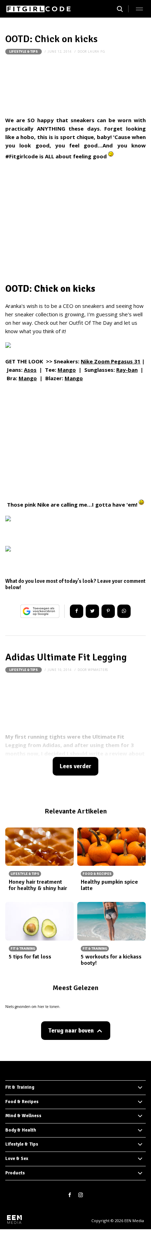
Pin (108, 611)
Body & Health (20, 1130)
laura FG (96, 51)
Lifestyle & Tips (23, 52)
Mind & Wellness (23, 1116)
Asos (30, 369)
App (124, 611)
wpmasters (98, 669)
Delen (76, 611)
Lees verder (75, 766)
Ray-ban (127, 369)
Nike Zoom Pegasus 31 (110, 361)
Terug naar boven (71, 1030)
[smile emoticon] (110, 156)
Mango (67, 369)
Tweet (92, 611)
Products (15, 1173)
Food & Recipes (22, 1102)
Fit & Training (19, 1087)
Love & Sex (16, 1158)
